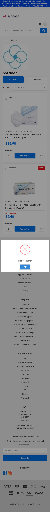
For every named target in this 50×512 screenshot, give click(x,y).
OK (25, 267)
